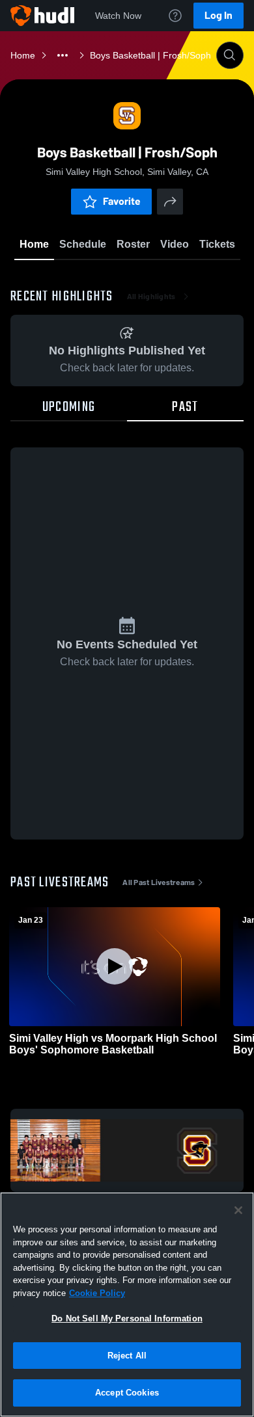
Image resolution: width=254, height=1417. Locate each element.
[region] (127, 1304)
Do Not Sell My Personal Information (127, 1318)
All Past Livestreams (158, 882)
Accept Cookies (127, 1392)
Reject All (127, 1355)
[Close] (238, 1210)
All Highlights (151, 296)
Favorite (122, 201)
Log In (219, 15)
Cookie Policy (97, 1293)
